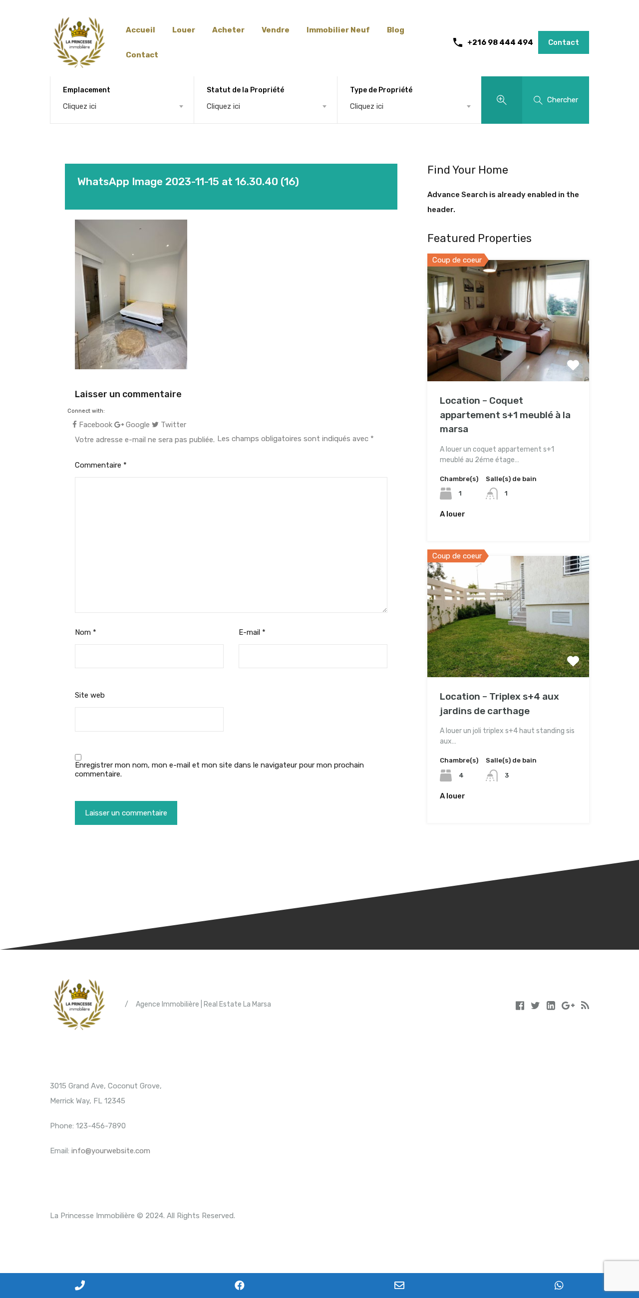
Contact (142, 54)
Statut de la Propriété (245, 90)
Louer (183, 29)
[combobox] (122, 106)
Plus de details (508, 357)
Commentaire (101, 465)
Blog (395, 29)
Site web (90, 695)
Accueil (140, 29)
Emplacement (86, 90)
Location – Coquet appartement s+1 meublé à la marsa (505, 415)
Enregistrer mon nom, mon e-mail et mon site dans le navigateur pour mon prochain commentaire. (219, 770)
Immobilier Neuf (338, 29)
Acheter (228, 29)
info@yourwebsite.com (110, 1150)
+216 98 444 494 (500, 42)
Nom (85, 632)
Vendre (276, 29)
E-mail (252, 632)
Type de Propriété (381, 90)
